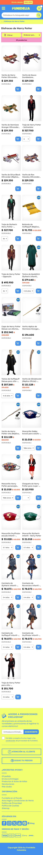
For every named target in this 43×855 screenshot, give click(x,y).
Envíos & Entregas (10, 779)
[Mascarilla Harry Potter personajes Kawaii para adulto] (11, 467)
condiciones (10, 741)
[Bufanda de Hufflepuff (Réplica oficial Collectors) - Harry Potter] (32, 208)
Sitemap (5, 808)
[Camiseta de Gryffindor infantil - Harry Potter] (32, 616)
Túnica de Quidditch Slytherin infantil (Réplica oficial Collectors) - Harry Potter (31, 275)
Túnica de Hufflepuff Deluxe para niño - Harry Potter (10, 380)
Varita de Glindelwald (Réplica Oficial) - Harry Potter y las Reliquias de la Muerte (31, 380)
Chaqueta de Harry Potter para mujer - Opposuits (30, 485)
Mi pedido (6, 776)
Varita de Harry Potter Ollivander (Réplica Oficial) (9, 76)
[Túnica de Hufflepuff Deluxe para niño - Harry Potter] (11, 362)
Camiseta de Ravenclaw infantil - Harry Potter (31, 584)
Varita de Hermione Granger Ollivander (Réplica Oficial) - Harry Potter (10, 126)
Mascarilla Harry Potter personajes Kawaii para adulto (10, 485)
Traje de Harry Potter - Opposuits (11, 275)
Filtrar (10, 35)
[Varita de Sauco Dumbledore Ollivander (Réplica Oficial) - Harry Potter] (32, 58)
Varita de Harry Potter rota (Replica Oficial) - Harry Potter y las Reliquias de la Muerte (11, 432)
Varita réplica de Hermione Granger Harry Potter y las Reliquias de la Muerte (30, 327)
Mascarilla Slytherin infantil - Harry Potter (31, 534)
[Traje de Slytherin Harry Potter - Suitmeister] (11, 208)
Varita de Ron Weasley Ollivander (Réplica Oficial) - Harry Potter (30, 175)
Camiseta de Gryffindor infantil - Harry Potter (30, 634)
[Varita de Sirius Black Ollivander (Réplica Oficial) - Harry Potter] (11, 158)
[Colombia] (4, 823)
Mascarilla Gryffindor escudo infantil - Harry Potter (11, 534)
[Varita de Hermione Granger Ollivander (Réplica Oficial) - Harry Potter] (11, 108)
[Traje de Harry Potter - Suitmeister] (32, 108)
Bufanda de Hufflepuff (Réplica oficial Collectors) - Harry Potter (30, 225)
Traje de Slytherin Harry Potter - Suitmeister (9, 225)
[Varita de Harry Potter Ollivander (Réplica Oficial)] (11, 58)
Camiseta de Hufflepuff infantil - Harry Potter (10, 634)
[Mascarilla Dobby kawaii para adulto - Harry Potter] (32, 415)
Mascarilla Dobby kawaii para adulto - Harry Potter (31, 432)
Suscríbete (31, 732)
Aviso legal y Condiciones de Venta (18, 800)
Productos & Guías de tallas (14, 781)
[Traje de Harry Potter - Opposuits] (11, 258)
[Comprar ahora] (18, 89)
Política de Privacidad (12, 803)
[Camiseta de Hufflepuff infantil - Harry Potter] (11, 616)
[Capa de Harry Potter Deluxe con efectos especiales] (11, 310)
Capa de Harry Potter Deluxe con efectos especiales (11, 327)
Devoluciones (8, 784)
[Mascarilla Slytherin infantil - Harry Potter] (32, 517)
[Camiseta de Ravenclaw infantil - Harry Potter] (32, 567)
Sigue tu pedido (23, 760)
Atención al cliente (23, 751)
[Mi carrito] (39, 8)
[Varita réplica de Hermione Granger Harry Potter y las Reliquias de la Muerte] (32, 310)
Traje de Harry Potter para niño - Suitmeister (11, 684)
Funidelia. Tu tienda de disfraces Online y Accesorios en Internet (21, 8)
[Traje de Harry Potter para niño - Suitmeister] (11, 666)
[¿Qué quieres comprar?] (3, 8)
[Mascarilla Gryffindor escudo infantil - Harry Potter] (11, 517)
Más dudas (7, 786)
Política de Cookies (10, 805)
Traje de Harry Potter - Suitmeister (31, 126)
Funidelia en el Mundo (12, 798)
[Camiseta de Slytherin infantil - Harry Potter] (11, 567)
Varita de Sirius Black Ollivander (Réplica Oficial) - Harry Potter (11, 175)
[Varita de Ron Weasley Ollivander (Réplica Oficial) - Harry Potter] (32, 158)
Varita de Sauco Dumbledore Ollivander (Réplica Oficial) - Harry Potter (31, 76)
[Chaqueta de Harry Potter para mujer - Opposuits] (32, 467)
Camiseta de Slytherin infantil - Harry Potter (9, 584)
